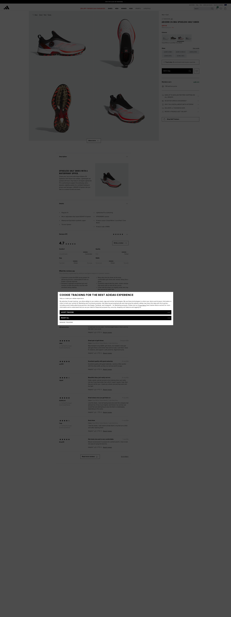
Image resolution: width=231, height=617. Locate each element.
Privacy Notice (142, 305)
